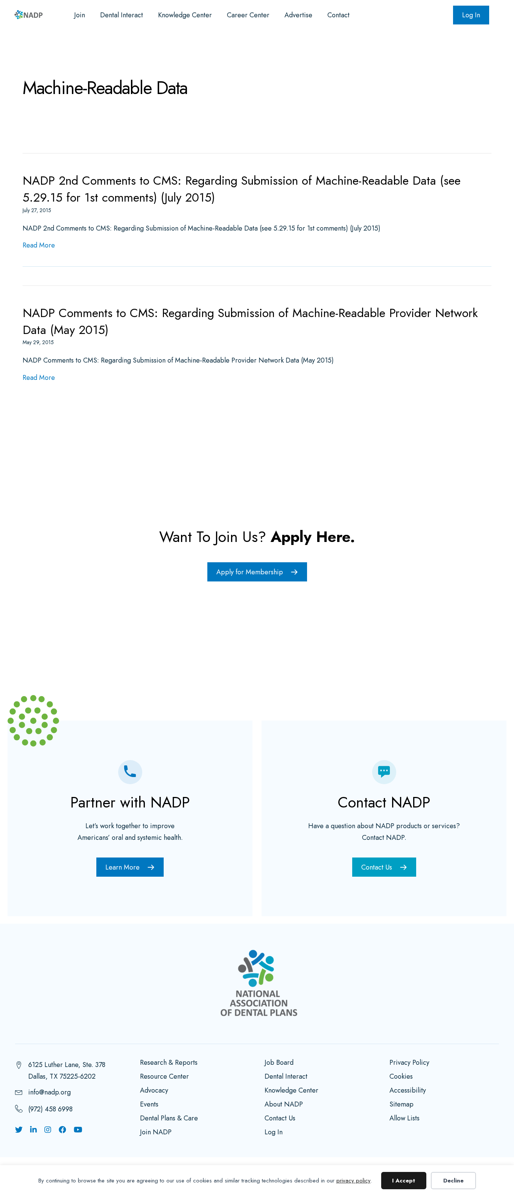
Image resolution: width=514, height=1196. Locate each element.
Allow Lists (404, 1119)
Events (195, 48)
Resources (92, 48)
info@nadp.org (49, 1092)
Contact (338, 15)
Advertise (298, 15)
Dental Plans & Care (169, 1119)
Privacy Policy (409, 1063)
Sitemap (401, 1105)
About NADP (284, 1105)
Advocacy (147, 48)
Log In (471, 15)
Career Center (248, 15)
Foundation (351, 48)
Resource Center (164, 1077)
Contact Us (280, 1119)
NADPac (405, 48)
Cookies (401, 1077)
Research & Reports (169, 1063)
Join (79, 15)
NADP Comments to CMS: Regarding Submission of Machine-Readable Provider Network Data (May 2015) (250, 321)
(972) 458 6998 (50, 1109)
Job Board (279, 1063)
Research (39, 48)
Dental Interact (121, 15)
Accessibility (407, 1091)
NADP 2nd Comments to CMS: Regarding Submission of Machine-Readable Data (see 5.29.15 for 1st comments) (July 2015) (242, 189)
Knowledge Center (185, 15)
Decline (453, 1180)
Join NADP (156, 1133)
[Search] (482, 49)
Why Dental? (292, 48)
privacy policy (353, 1180)
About (239, 48)
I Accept (403, 1180)
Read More (39, 245)
